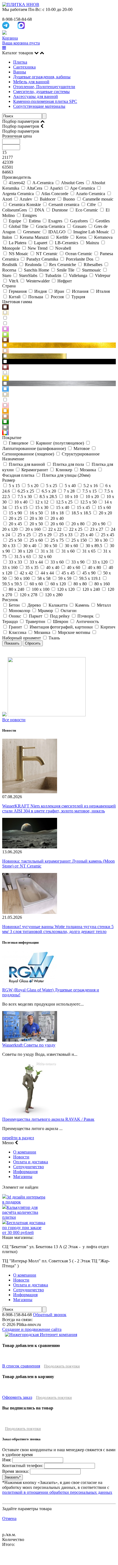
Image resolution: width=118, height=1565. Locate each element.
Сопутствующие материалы (39, 106)
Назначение (13, 459)
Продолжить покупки (62, 1366)
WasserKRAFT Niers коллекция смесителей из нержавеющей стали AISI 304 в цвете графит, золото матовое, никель (59, 808)
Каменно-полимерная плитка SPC (45, 101)
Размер (8, 480)
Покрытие (11, 437)
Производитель (16, 177)
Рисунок (10, 599)
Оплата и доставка (30, 1161)
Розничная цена (17, 136)
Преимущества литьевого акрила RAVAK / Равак (48, 1119)
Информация (25, 1171)
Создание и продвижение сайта (31, 1329)
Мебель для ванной (31, 81)
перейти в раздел (18, 1137)
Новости (21, 1157)
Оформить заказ (17, 1397)
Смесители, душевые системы (41, 91)
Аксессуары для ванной (35, 96)
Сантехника (24, 67)
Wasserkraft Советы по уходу (28, 1045)
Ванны (19, 72)
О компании (24, 1152)
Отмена (9, 1518)
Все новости (14, 719)
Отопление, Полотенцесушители (44, 86)
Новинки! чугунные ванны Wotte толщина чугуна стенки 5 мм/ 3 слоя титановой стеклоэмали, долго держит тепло (58, 929)
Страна (9, 286)
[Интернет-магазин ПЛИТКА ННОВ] (20, 4)
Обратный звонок (49, 1314)
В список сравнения (21, 1366)
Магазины (22, 1176)
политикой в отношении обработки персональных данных (57, 1492)
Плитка (20, 62)
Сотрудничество (28, 1166)
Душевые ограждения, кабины (42, 76)
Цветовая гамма (17, 301)
